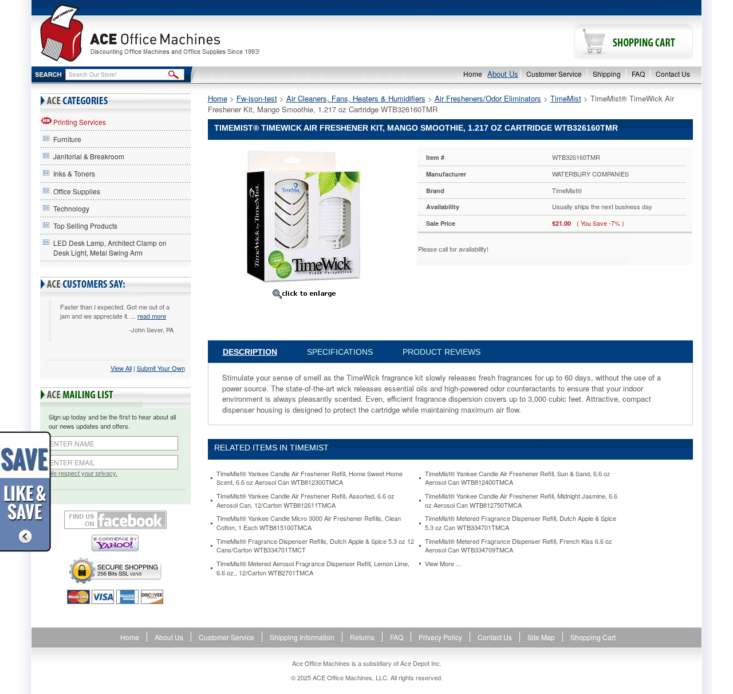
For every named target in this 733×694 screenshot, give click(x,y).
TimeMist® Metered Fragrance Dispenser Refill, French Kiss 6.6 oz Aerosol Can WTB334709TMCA (518, 546)
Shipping (607, 74)
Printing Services (79, 122)
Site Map (541, 637)
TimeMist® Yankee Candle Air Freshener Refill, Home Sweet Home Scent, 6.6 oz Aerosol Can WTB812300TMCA (309, 478)
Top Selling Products (85, 225)
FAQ (638, 74)
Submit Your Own (161, 368)
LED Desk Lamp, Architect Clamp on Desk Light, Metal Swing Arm (110, 247)
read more (151, 315)
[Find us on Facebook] (115, 520)
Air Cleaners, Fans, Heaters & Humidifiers (355, 98)
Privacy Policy (440, 637)
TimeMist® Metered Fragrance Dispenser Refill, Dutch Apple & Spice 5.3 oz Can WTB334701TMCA (520, 523)
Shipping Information (302, 637)
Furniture (67, 139)
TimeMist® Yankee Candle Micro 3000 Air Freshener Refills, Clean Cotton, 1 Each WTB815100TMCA (308, 523)
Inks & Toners (74, 173)
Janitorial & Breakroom (88, 156)
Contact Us (673, 74)
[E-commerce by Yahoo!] (115, 543)
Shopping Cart (593, 637)
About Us (502, 73)
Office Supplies (76, 191)
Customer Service (554, 74)
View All (121, 368)
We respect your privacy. (82, 473)
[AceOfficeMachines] (199, 33)
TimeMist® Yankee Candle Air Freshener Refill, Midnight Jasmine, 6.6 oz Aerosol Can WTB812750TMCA (521, 500)
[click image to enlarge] (304, 293)
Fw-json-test (257, 98)
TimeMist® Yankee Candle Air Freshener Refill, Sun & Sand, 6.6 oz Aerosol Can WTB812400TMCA (517, 478)
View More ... (443, 563)
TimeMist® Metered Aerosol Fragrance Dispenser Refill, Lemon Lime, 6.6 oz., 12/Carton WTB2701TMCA (312, 568)
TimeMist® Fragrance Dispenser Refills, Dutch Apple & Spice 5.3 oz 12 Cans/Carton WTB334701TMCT (315, 546)
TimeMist (565, 98)
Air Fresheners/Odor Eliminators (488, 98)
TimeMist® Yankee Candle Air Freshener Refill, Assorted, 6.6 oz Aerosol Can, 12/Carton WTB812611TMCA (305, 500)
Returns (362, 637)
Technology (71, 208)
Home (472, 74)
